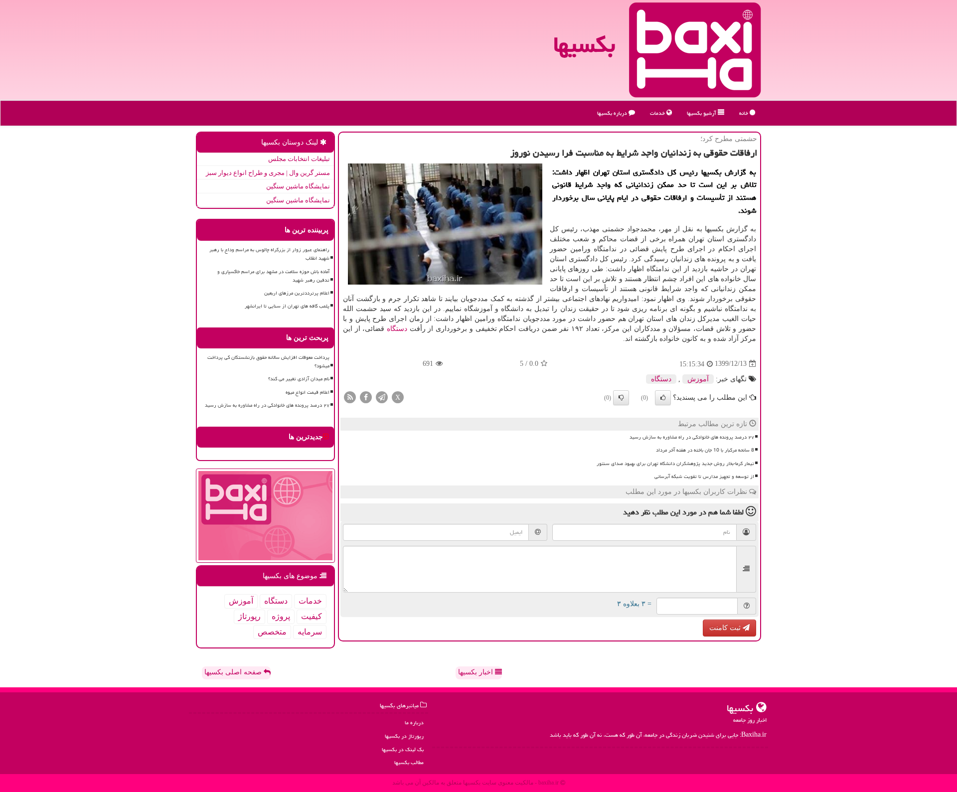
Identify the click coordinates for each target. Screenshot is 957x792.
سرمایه (310, 632)
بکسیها (584, 44)
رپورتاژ (249, 616)
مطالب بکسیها (409, 762)
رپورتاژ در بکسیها (404, 736)
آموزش (698, 379)
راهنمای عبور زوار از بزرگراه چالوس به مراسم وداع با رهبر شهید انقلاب (269, 254)
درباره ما (414, 722)
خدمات (658, 113)
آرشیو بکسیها (702, 113)
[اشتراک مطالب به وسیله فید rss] (350, 396)
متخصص (272, 632)
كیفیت (311, 616)
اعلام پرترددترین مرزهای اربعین (296, 293)
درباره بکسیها (613, 113)
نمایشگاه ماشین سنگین (298, 186)
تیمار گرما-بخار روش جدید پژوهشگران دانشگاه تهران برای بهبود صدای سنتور (675, 464)
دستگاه (397, 328)
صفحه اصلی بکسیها (234, 672)
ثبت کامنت (726, 628)
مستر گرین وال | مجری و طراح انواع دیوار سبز (268, 172)
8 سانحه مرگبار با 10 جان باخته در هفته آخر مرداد (705, 450)
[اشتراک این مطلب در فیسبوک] (366, 396)
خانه (744, 113)
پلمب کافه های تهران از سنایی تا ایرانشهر (287, 306)
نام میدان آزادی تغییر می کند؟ (298, 379)
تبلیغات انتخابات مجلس (299, 158)
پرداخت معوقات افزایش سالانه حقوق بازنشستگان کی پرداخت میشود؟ (268, 361)
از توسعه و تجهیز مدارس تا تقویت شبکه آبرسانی (704, 476)
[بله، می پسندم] (663, 397)
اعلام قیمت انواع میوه (307, 392)
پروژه (281, 616)
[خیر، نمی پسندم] (621, 397)
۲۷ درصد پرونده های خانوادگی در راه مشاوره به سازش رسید (692, 437)
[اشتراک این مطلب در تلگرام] (382, 396)
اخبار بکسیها (476, 672)
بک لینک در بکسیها (403, 749)
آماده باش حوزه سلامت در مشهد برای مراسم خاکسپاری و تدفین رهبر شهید (273, 276)
